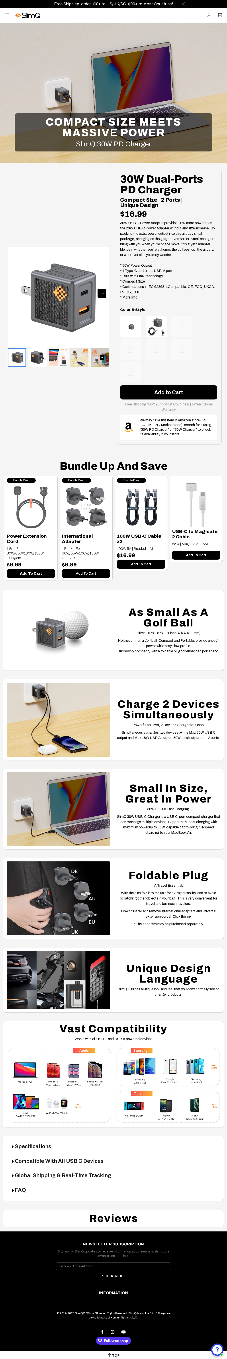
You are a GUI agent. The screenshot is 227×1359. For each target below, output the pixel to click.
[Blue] (130, 372)
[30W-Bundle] (156, 326)
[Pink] (181, 326)
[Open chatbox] (217, 1349)
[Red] (181, 349)
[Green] (130, 349)
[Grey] (130, 326)
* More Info (128, 297)
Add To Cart (31, 573)
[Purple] (156, 349)
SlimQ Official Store (28, 15)
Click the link (182, 916)
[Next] (102, 293)
